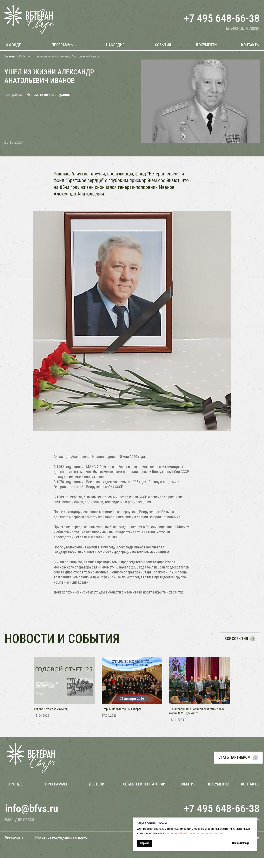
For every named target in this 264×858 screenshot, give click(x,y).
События (25, 56)
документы (206, 45)
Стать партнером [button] (234, 757)
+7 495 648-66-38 (222, 18)
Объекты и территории (144, 784)
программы (62, 45)
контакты (250, 45)
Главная (9, 56)
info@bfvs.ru (31, 808)
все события (236, 638)
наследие (115, 45)
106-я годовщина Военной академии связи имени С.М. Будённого (197, 711)
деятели (96, 784)
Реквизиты (14, 837)
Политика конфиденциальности (61, 838)
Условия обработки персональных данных (195, 833)
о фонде (13, 45)
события (163, 45)
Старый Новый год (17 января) (121, 709)
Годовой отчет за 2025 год (51, 709)
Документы (218, 784)
